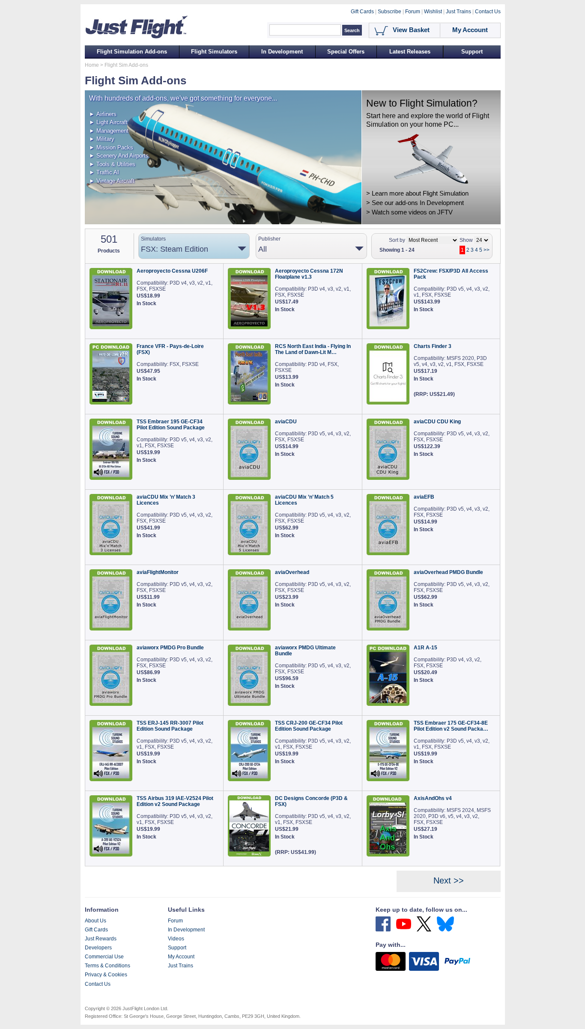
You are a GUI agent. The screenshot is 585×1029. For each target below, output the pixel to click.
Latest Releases (409, 51)
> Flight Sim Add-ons (123, 65)
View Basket (411, 29)
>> (486, 250)
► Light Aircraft (108, 122)
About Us (95, 921)
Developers (98, 948)
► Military (101, 139)
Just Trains (180, 966)
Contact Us (97, 984)
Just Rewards (100, 939)
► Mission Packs (111, 147)
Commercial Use (104, 957)
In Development (282, 51)
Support (472, 51)
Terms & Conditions (107, 966)
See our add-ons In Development (418, 202)
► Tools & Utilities (112, 164)
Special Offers (345, 51)
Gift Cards (96, 930)
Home (92, 65)
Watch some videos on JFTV (412, 212)
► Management (108, 131)
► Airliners (102, 114)
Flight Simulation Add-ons (132, 51)
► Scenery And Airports (119, 155)
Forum (175, 921)
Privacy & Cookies (106, 975)
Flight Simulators (214, 51)
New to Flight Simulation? (422, 103)
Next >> (448, 880)
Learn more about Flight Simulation (420, 193)
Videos (176, 939)
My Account (181, 957)
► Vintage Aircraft (111, 181)
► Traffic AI (104, 172)
